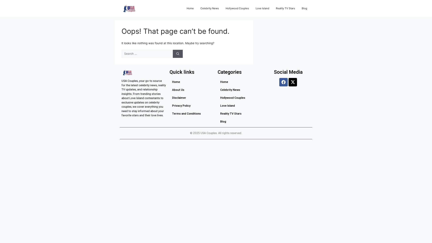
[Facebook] (283, 82)
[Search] (178, 54)
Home (190, 8)
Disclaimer (179, 97)
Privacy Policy (181, 105)
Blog (304, 8)
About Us (178, 89)
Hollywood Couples (237, 8)
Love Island (262, 8)
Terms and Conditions (186, 113)
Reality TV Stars (285, 8)
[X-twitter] (293, 82)
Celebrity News (209, 8)
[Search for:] (147, 53)
